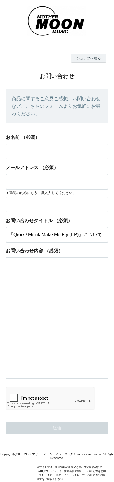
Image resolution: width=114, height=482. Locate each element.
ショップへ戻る (88, 58)
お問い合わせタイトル (29, 220)
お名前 (13, 137)
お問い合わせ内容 (24, 250)
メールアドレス (22, 167)
